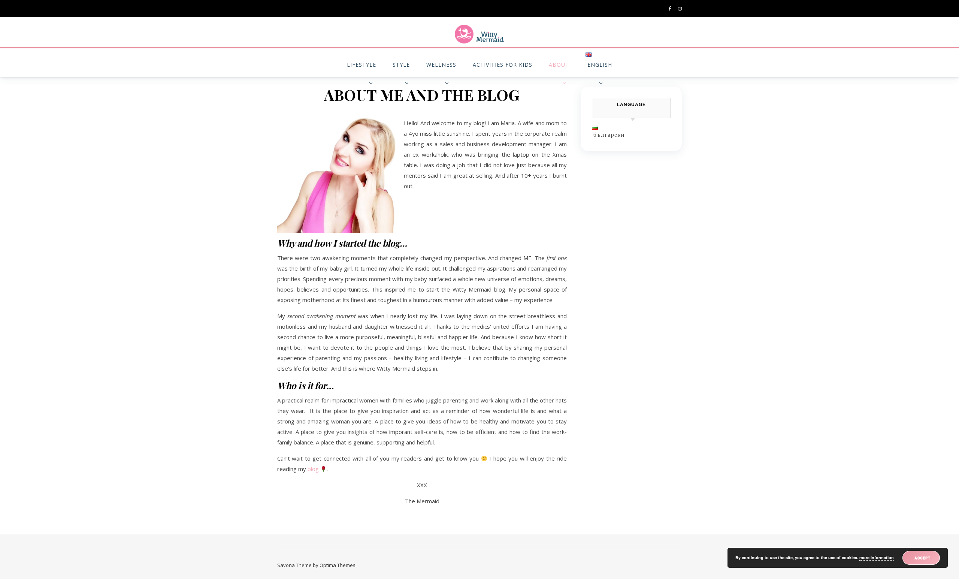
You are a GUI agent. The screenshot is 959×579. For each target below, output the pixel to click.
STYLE (401, 64)
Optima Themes (338, 565)
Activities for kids (502, 64)
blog (313, 469)
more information (876, 557)
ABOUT (559, 64)
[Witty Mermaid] (479, 34)
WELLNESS (441, 64)
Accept (922, 557)
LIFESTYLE (361, 64)
